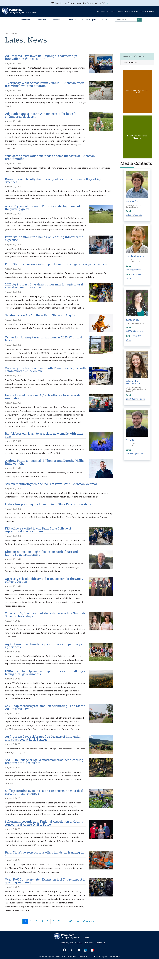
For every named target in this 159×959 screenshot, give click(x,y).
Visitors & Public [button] (147, 11)
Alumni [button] (120, 11)
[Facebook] (64, 950)
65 (70, 921)
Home (7, 33)
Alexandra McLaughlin (133, 382)
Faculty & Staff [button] (131, 11)
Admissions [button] (41, 19)
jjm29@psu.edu (133, 269)
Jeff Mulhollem (135, 256)
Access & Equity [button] (89, 19)
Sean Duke (132, 440)
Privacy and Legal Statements (49, 957)
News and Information (133, 56)
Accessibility (82, 957)
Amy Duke (132, 201)
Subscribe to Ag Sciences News (137, 91)
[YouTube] (92, 950)
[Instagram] (78, 950)
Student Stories (130, 62)
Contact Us (100, 943)
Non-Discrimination (69, 957)
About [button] (104, 19)
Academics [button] (25, 19)
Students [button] (101, 11)
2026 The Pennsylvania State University (105, 957)
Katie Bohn (132, 319)
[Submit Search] (139, 20)
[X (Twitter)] (71, 950)
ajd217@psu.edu (134, 215)
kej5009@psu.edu (134, 331)
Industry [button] (110, 11)
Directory (89, 943)
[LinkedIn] (85, 950)
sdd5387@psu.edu (135, 453)
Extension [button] (71, 19)
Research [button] (56, 19)
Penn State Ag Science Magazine (137, 136)
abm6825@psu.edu (135, 398)
